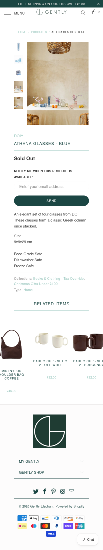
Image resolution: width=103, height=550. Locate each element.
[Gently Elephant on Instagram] (62, 491)
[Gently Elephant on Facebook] (44, 491)
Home (28, 289)
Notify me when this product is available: (43, 173)
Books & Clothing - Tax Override (58, 278)
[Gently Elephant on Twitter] (36, 491)
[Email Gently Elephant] (72, 491)
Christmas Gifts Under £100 (36, 283)
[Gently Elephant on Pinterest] (54, 491)
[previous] (31, 83)
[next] (84, 83)
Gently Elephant (42, 506)
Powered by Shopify (70, 506)
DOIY (18, 135)
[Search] (83, 12)
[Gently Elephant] (51, 13)
